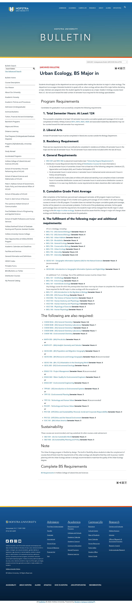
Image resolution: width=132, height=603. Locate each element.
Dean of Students (93, 535)
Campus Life (83, 8)
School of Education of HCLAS (16, 194)
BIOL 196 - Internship (54, 252)
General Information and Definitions (18, 256)
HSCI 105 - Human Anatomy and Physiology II (63, 304)
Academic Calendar (74, 537)
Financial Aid (51, 552)
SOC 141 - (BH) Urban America (55, 420)
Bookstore (91, 527)
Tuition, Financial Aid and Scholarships (19, 117)
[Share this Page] (118, 68)
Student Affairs (93, 552)
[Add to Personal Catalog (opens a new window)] (116, 68)
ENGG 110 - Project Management (56, 371)
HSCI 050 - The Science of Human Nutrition (62, 298)
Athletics (47, 585)
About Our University (13, 92)
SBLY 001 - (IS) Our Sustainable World (58, 437)
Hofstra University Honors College (17, 234)
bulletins (42, 602)
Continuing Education (74, 546)
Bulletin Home (10, 78)
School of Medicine (53, 548)
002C (83, 122)
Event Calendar (93, 539)
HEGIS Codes (10, 261)
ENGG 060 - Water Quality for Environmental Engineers (65, 377)
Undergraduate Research (117, 550)
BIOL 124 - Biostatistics (54, 240)
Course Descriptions (12, 82)
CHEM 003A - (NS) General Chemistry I (58, 322)
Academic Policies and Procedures (17, 102)
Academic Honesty (12, 97)
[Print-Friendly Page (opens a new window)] (121, 68)
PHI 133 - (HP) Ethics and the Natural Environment (62, 418)
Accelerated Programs (13, 156)
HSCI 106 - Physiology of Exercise (58, 307)
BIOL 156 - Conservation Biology (58, 246)
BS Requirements (47, 473)
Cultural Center (93, 531)
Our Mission (9, 87)
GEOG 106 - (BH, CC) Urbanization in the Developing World (66, 363)
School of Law (51, 544)
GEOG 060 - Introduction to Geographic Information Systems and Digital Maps (75, 269)
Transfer (49, 531)
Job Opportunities (78, 585)
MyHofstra (117, 8)
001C (73, 122)
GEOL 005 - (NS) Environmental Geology (59, 365)
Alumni (108, 8)
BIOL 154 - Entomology (55, 281)
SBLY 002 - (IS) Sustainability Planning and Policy (62, 440)
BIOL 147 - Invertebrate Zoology (58, 284)
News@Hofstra (95, 585)
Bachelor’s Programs (12, 122)
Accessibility (11, 585)
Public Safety (92, 548)
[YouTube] (19, 542)
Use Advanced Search (13, 71)
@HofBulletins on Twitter (14, 271)
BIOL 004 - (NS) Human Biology (57, 295)
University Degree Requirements (100, 161)
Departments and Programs (73, 528)
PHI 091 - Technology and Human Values (59, 406)
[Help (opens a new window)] (124, 68)
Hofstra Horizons (114, 531)
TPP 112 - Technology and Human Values (59, 400)
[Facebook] (11, 542)
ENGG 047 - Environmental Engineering (59, 383)
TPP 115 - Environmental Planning (56, 394)
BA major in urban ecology (64, 210)
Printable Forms (11, 266)
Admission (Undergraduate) (15, 107)
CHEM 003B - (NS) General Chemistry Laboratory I (63, 325)
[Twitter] (7, 542)
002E (87, 122)
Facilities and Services (13, 251)
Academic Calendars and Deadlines (18, 246)
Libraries (111, 535)
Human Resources (94, 544)
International (51, 539)
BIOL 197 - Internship (54, 255)
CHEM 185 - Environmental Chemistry (58, 334)
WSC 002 (60, 161)
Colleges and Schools (74, 533)
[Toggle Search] (125, 7)
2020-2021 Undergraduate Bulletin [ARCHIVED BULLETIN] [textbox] (104, 62)
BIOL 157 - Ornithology (55, 278)
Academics (72, 8)
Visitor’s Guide (92, 556)
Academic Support (74, 541)
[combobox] (107, 62)
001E (78, 122)
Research (92, 8)
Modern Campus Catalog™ (84, 602)
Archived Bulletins (11, 112)
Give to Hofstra (61, 585)
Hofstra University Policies (13, 569)
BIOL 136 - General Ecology (56, 243)
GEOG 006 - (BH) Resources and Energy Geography (63, 357)
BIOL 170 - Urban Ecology (55, 249)
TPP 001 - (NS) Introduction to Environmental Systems (64, 389)
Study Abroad (10, 151)
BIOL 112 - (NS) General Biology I (58, 235)
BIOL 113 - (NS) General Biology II (58, 232)
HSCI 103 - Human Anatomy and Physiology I (63, 301)
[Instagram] (15, 542)
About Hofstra (25, 585)
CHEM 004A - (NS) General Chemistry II (58, 328)
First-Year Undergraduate (55, 527)
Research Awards (114, 546)
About (101, 8)
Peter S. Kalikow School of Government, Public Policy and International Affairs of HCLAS (19, 186)
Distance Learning (11, 131)
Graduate (50, 535)
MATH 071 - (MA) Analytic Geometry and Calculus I (63, 345)
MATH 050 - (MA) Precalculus (55, 339)
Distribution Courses (12, 276)
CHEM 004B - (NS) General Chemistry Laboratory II (63, 331)
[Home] (26, 9)
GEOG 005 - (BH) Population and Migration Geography (64, 351)
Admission (62, 8)
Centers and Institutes (116, 527)
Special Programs (73, 550)
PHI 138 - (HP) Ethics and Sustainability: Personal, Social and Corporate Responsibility (76, 412)
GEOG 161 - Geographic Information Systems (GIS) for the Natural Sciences (74, 261)
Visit (48, 556)
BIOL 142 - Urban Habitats (56, 237)
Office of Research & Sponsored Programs (115, 540)
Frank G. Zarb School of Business (17, 199)
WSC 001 (49, 161)
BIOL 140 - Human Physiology (57, 309)
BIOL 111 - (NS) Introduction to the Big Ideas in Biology (66, 292)
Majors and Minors (12, 126)
